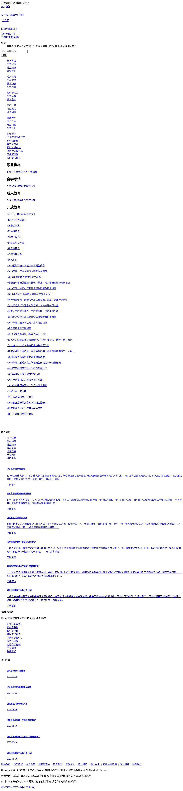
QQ (3, 6)
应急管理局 (12, 154)
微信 (12, 10)
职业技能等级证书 (16, 137)
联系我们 (137, 764)
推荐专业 (11, 458)
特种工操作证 (14, 147)
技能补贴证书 (110, 764)
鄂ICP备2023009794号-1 (13, 787)
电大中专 (95, 764)
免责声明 (30, 787)
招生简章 (11, 67)
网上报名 (124, 764)
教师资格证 (12, 144)
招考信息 (11, 80)
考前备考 (11, 448)
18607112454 (8, 34)
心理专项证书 (14, 158)
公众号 (9, 24)
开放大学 (11, 118)
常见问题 (11, 124)
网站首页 (5, 764)
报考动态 (11, 83)
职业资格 (11, 134)
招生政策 (11, 64)
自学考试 (11, 61)
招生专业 (11, 128)
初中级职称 (12, 140)
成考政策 (11, 451)
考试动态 (11, 112)
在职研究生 (12, 93)
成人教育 (11, 77)
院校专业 (11, 71)
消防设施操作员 (15, 151)
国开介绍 (11, 121)
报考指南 (11, 99)
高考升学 (11, 105)
